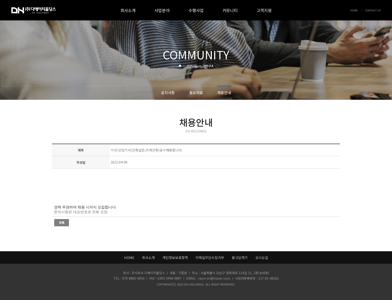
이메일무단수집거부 (210, 257)
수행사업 (196, 10)
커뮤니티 (230, 10)
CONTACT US (373, 10)
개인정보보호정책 (175, 257)
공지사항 (168, 92)
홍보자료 (196, 92)
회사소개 (128, 10)
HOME (354, 10)
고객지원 (264, 10)
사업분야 (162, 10)
